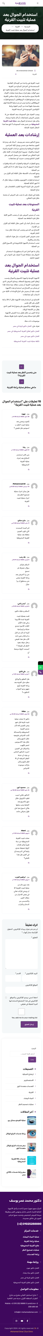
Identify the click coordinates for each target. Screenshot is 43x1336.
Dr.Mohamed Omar (24, 71)
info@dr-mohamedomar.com (26, 1312)
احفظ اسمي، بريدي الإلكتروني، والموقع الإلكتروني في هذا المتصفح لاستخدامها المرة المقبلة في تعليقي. (23, 1000)
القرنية (34, 74)
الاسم (18, 973)
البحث (33, 1048)
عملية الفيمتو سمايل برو (17, 1120)
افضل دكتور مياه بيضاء (31, 1273)
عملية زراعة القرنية (31, 1241)
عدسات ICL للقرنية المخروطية (18, 1160)
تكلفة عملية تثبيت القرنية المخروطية (26, 341)
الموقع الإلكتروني (31, 985)
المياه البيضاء (29, 1098)
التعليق (34, 937)
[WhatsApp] (40, 667)
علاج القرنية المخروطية (29, 1245)
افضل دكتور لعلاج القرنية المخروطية (26, 1282)
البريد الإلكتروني (31, 973)
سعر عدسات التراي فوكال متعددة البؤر (16, 1147)
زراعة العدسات (33, 1254)
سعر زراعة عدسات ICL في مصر (16, 1173)
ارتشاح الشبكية (28, 1074)
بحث (32, 1059)
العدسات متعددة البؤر (25, 1086)
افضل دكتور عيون (33, 1268)
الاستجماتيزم (29, 1080)
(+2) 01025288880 (29, 1223)
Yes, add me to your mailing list (25, 1018)
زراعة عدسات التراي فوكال (16, 1134)
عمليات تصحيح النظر (26, 1104)
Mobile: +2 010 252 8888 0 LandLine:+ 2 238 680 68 (21, 1305)
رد (28, 432)
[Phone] (40, 672)
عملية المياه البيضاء (31, 1237)
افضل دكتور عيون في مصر (30, 336)
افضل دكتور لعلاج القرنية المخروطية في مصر (23, 331)
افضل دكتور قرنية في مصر (22, 326)
